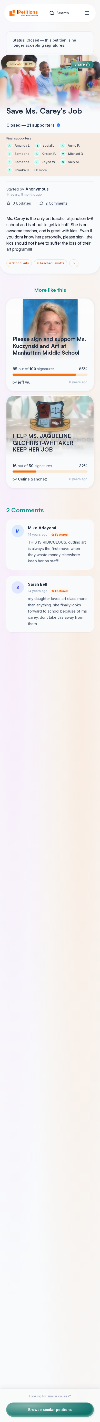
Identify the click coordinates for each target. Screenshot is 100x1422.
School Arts (19, 263)
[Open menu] (87, 13)
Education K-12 (20, 64)
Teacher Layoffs (50, 263)
